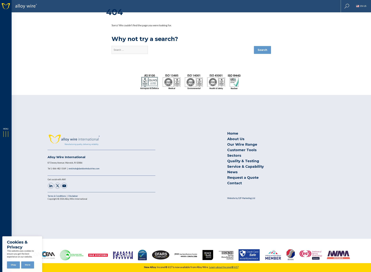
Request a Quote (243, 177)
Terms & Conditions (57, 196)
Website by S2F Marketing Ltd (241, 198)
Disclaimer (73, 196)
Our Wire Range (242, 144)
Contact (234, 183)
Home (232, 133)
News (232, 172)
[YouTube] (64, 186)
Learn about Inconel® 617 (224, 267)
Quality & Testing (243, 161)
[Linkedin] (51, 186)
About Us (235, 139)
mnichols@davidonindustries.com (84, 168)
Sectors (234, 155)
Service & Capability (245, 166)
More (27, 265)
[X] (57, 186)
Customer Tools (242, 150)
